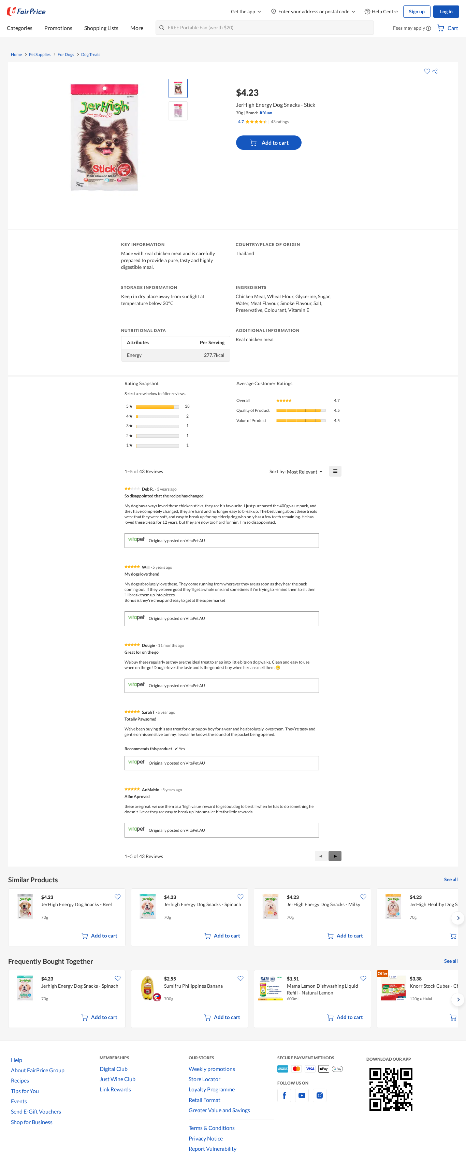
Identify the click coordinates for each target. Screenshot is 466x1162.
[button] (428, 29)
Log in (446, 11)
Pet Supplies (39, 55)
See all (451, 879)
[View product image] (178, 88)
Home (16, 55)
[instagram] (319, 1099)
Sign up (417, 11)
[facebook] (284, 1099)
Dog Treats (90, 55)
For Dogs (66, 55)
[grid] (233, 918)
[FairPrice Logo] (26, 11)
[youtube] (302, 1099)
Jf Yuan (265, 112)
